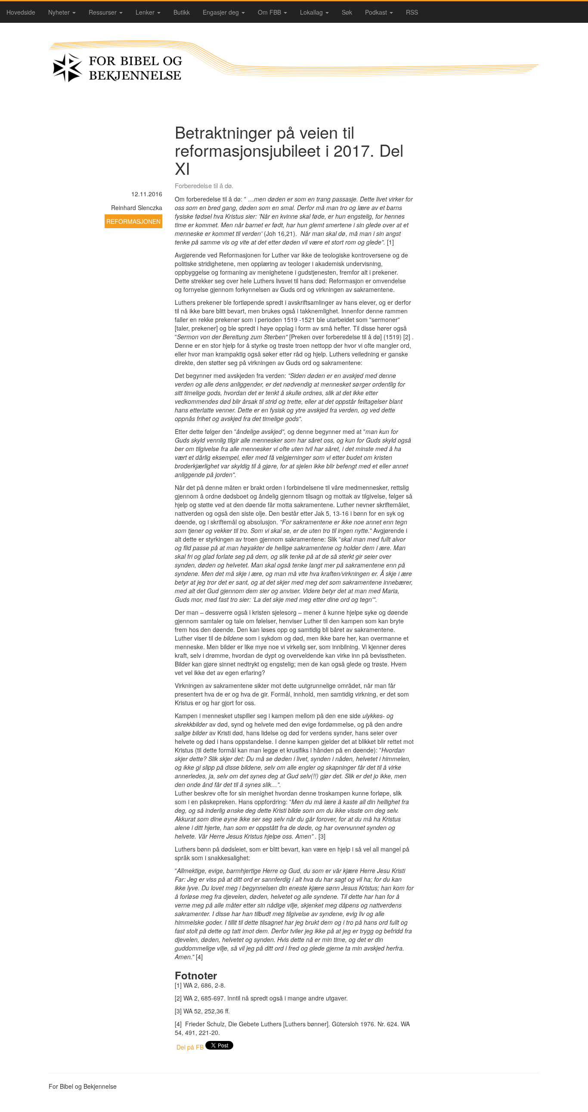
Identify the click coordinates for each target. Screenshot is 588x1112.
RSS (412, 12)
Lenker (146, 12)
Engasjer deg (222, 12)
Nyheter (59, 12)
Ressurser (103, 12)
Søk (347, 12)
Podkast (377, 12)
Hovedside (20, 12)
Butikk (181, 12)
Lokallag (312, 12)
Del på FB (190, 1047)
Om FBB (270, 12)
